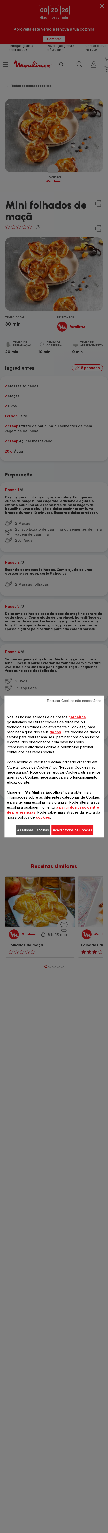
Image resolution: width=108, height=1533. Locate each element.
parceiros (77, 717)
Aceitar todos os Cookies (72, 830)
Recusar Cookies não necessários (74, 701)
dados (55, 732)
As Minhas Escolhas (33, 830)
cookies (43, 817)
